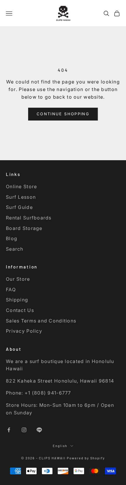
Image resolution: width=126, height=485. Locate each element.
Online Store (21, 186)
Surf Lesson (21, 197)
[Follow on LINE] (39, 430)
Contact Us (20, 310)
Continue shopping (63, 113)
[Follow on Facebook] (9, 430)
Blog (11, 238)
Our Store (18, 279)
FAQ (11, 289)
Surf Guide (19, 207)
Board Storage (24, 228)
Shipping (17, 300)
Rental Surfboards (29, 218)
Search (14, 249)
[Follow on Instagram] (24, 430)
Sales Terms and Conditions (41, 321)
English (60, 446)
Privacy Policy (24, 331)
